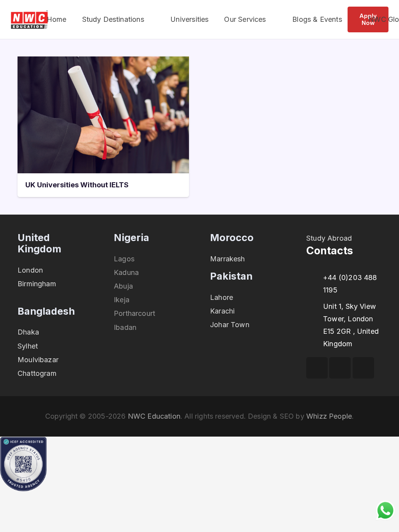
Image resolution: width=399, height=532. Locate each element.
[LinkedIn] (363, 368)
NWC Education (154, 416)
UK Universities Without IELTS (77, 185)
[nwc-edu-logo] (29, 19)
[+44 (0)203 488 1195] (314, 277)
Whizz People (329, 416)
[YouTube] (340, 368)
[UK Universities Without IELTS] (103, 62)
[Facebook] (317, 368)
